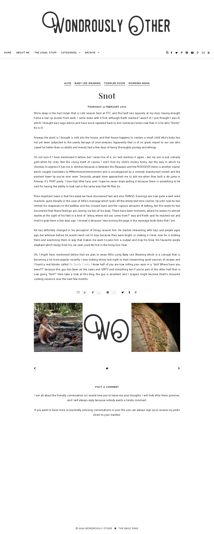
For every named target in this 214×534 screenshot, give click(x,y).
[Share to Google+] (135, 292)
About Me (22, 53)
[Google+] (198, 53)
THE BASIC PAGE (128, 528)
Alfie (67, 83)
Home (7, 53)
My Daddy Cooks (79, 264)
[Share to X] (121, 292)
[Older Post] (179, 368)
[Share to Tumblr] (128, 292)
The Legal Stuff (45, 53)
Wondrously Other (98, 528)
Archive (90, 53)
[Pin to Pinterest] (106, 292)
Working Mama (139, 83)
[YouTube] (192, 53)
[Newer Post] (35, 368)
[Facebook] (171, 53)
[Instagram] (187, 53)
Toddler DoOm (114, 83)
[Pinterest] (182, 53)
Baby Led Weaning (88, 83)
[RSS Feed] (209, 53)
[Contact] (203, 53)
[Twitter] (176, 53)
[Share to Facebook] (92, 292)
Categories (69, 53)
